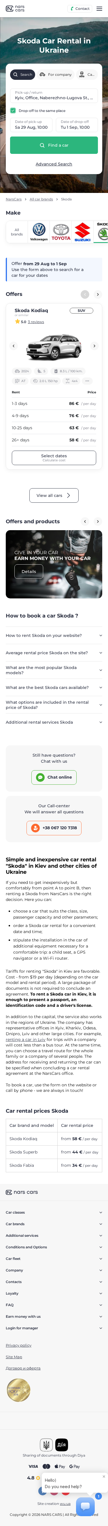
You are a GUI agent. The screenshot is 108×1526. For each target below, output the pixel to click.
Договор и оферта (23, 1368)
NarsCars (14, 199)
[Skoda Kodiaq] (54, 346)
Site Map (14, 1356)
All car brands (41, 199)
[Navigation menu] (99, 8)
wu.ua (65, 1503)
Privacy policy (18, 1345)
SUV (81, 310)
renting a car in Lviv (26, 1039)
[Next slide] (98, 294)
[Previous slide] (13, 346)
